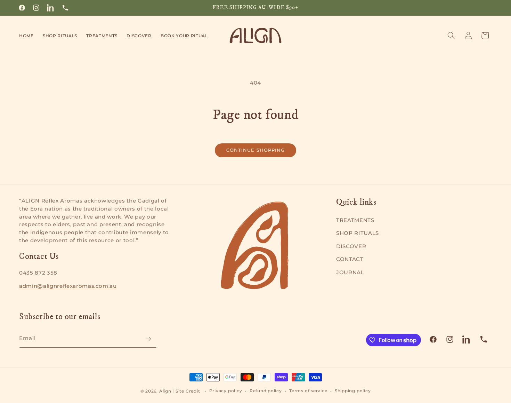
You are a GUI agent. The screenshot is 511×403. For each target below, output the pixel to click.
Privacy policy (225, 390)
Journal (350, 272)
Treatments (355, 220)
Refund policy (266, 390)
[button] (60, 35)
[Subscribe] (148, 339)
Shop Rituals (357, 233)
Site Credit (188, 391)
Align (165, 391)
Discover (351, 246)
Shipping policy (353, 390)
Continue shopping (255, 150)
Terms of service (308, 390)
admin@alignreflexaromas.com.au (68, 286)
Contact (350, 259)
